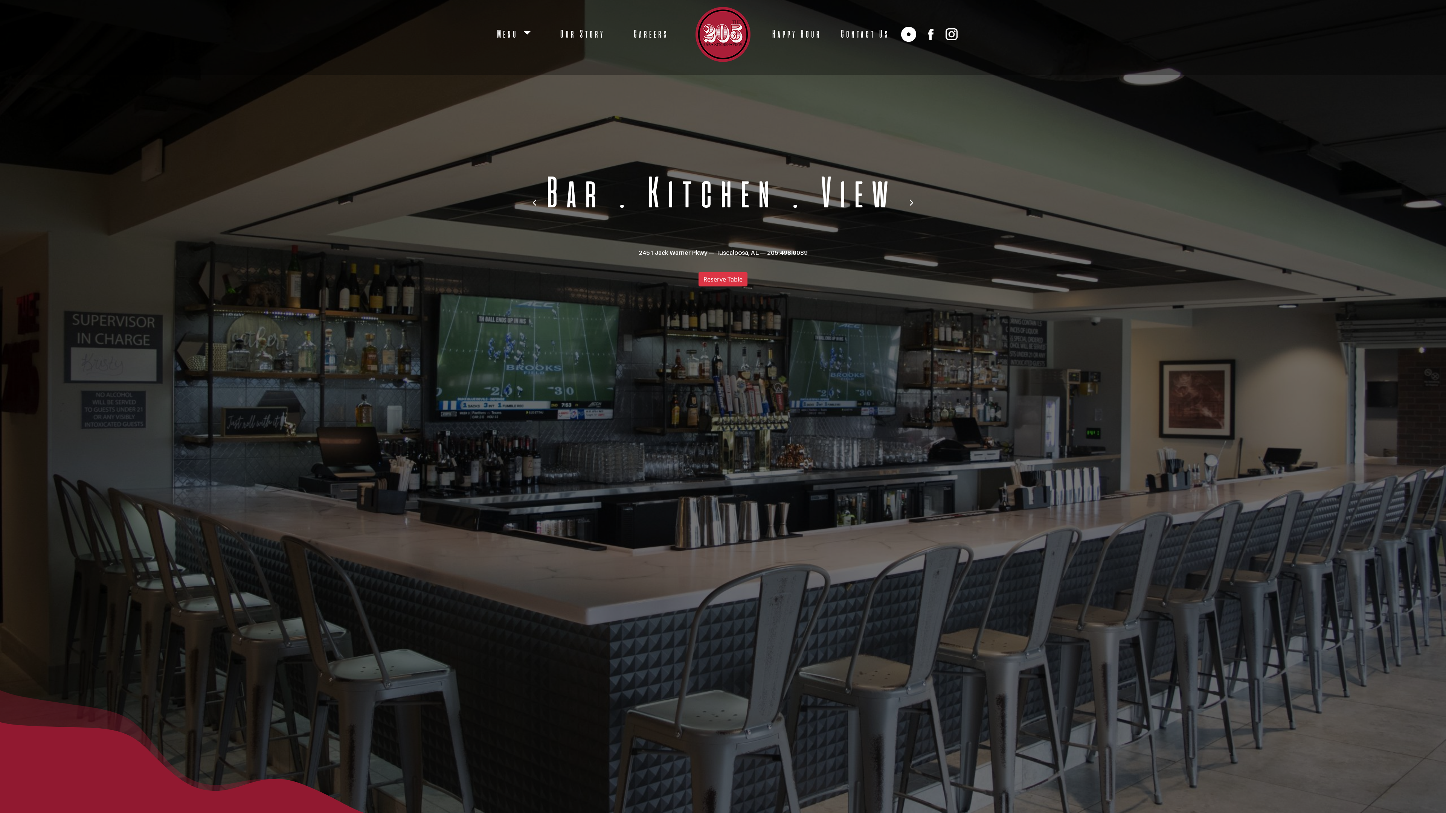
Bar (571, 195)
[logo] (723, 34)
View (854, 195)
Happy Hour (796, 34)
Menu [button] (508, 34)
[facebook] (931, 34)
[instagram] (952, 34)
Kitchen (709, 195)
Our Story (581, 34)
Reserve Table (723, 279)
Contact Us (864, 34)
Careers (650, 34)
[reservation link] (908, 34)
